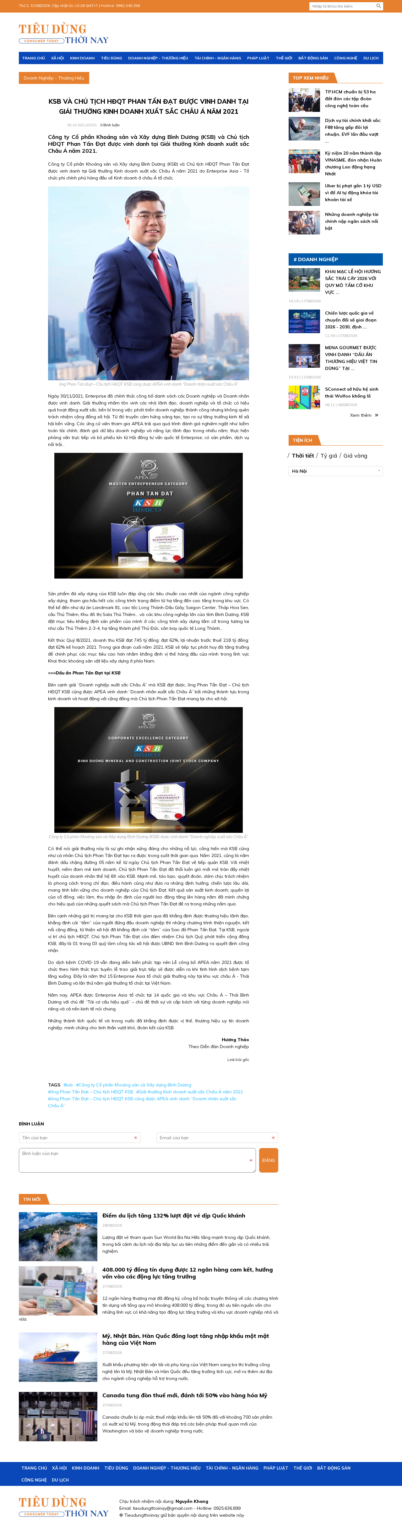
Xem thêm (361, 415)
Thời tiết (303, 455)
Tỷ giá (328, 455)
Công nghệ (345, 58)
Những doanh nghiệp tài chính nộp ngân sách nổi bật (351, 221)
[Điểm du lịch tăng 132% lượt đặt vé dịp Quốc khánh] (58, 1258)
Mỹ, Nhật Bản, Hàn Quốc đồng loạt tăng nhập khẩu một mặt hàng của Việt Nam (185, 1339)
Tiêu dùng (111, 58)
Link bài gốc (238, 1059)
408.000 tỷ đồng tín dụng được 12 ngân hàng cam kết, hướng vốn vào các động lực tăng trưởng (187, 1273)
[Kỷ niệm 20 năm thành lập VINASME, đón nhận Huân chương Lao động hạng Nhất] (304, 170)
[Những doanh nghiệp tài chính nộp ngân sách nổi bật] (304, 231)
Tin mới (32, 1199)
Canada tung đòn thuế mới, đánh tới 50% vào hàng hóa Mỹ (184, 1395)
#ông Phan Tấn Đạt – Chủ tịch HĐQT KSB (90, 1092)
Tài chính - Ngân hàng (217, 58)
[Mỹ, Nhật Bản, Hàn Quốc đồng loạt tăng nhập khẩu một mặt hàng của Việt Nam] (58, 1378)
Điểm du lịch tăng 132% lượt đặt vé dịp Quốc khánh (173, 1215)
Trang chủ (33, 58)
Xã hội (57, 58)
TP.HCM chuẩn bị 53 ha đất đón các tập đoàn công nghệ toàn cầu (350, 98)
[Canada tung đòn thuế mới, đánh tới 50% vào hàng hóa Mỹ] (58, 1438)
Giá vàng (355, 455)
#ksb (68, 1085)
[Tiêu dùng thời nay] (64, 33)
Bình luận (110, 125)
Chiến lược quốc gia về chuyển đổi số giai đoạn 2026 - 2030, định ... (351, 320)
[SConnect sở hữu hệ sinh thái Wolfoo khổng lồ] (304, 406)
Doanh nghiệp (318, 259)
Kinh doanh (82, 58)
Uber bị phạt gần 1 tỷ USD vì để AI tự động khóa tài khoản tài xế (353, 192)
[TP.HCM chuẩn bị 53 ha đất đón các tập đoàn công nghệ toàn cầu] (304, 108)
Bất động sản (313, 58)
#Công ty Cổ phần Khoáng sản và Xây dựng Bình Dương (133, 1085)
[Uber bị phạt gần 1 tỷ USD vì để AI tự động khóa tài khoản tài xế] (304, 202)
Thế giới (284, 58)
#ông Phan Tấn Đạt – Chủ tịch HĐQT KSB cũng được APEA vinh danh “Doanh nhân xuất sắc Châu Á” (142, 1102)
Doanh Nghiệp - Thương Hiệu (158, 58)
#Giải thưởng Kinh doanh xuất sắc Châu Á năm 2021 (189, 1092)
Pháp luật (258, 58)
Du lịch (370, 58)
